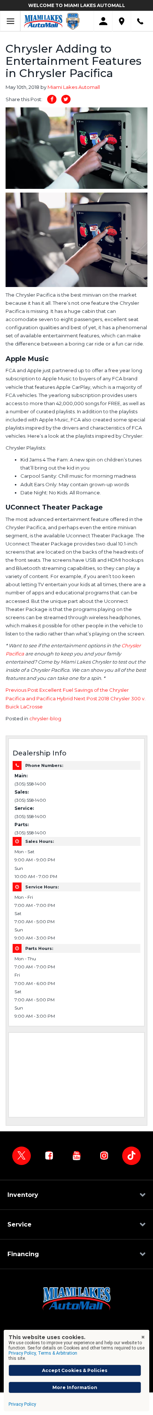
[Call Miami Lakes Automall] (140, 21)
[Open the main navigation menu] (10, 21)
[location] (121, 21)
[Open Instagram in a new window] (104, 1155)
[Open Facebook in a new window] (49, 1155)
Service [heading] (19, 1224)
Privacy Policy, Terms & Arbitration (43, 1353)
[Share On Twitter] (66, 99)
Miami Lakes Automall (74, 87)
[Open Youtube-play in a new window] (76, 1155)
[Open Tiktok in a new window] (131, 1156)
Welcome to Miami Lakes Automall (76, 5)
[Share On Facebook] (51, 99)
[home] (43, 20)
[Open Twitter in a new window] (21, 1156)
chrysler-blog (45, 718)
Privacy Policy (22, 1404)
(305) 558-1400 (30, 784)
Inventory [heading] (22, 1194)
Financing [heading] (23, 1254)
